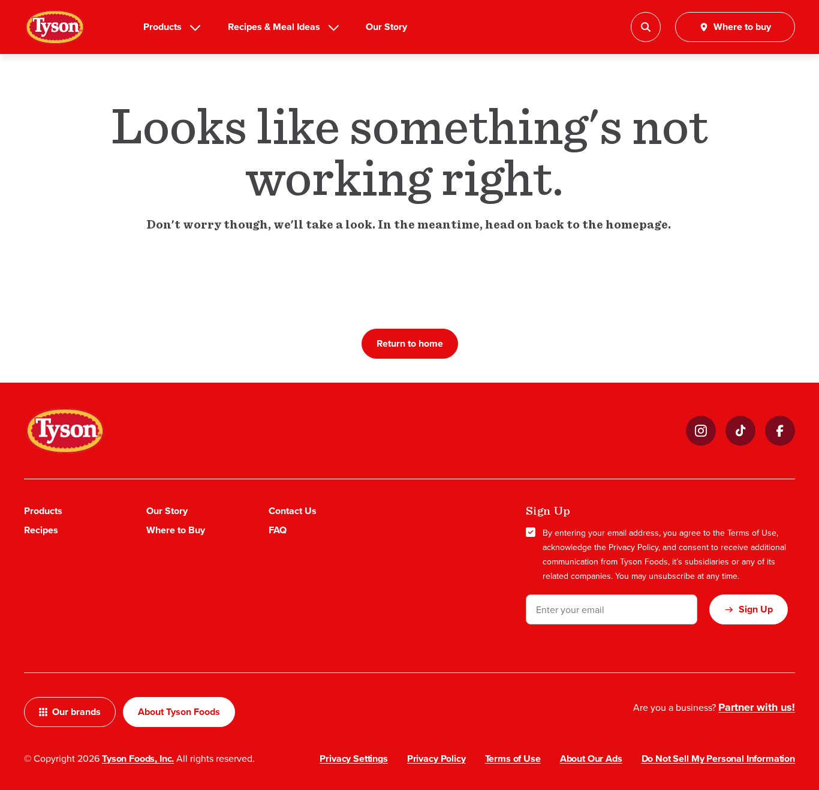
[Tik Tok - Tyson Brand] (740, 431)
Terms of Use (751, 533)
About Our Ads (591, 758)
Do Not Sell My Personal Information (718, 758)
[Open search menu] (646, 27)
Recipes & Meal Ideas (274, 27)
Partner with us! (756, 707)
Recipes (41, 530)
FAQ (278, 530)
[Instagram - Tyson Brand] (701, 431)
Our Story (386, 27)
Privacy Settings (353, 758)
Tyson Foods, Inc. (138, 758)
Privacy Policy (633, 547)
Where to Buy (175, 530)
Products (162, 27)
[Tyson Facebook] (780, 431)
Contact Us (293, 511)
